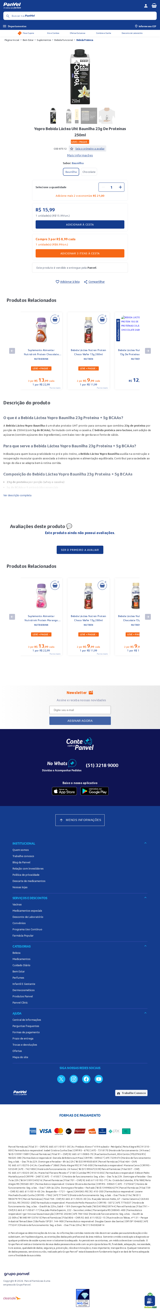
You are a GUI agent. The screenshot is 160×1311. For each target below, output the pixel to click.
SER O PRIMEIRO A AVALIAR (80, 550)
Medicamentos (21, 959)
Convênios (19, 923)
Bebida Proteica (84, 39)
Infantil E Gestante (23, 984)
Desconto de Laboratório (132, 33)
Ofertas (17, 1051)
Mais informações (80, 155)
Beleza (16, 953)
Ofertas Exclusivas (77, 33)
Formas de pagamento (26, 1032)
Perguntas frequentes (25, 1026)
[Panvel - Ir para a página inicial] (72, 5)
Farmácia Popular (23, 935)
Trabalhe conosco (23, 856)
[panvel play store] (94, 791)
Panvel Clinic (20, 1002)
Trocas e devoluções (24, 1044)
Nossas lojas (20, 887)
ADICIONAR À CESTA (80, 224)
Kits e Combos (53, 33)
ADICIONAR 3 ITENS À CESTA (80, 253)
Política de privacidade (25, 875)
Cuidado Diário (21, 965)
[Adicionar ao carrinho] (55, 319)
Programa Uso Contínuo (27, 929)
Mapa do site (20, 1057)
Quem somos (20, 850)
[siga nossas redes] (61, 1078)
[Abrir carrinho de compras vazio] (154, 5)
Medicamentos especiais (27, 910)
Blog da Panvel (21, 862)
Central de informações (26, 1020)
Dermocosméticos (23, 990)
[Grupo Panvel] (16, 1273)
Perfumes (18, 977)
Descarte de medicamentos (28, 881)
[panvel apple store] (64, 791)
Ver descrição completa (17, 495)
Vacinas (17, 904)
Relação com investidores (28, 868)
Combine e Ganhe (103, 33)
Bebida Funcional (63, 39)
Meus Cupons (28, 33)
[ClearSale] (12, 1298)
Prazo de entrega (22, 1038)
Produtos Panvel (22, 996)
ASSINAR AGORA (80, 720)
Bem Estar (28, 39)
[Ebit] (82, 1298)
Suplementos (44, 39)
